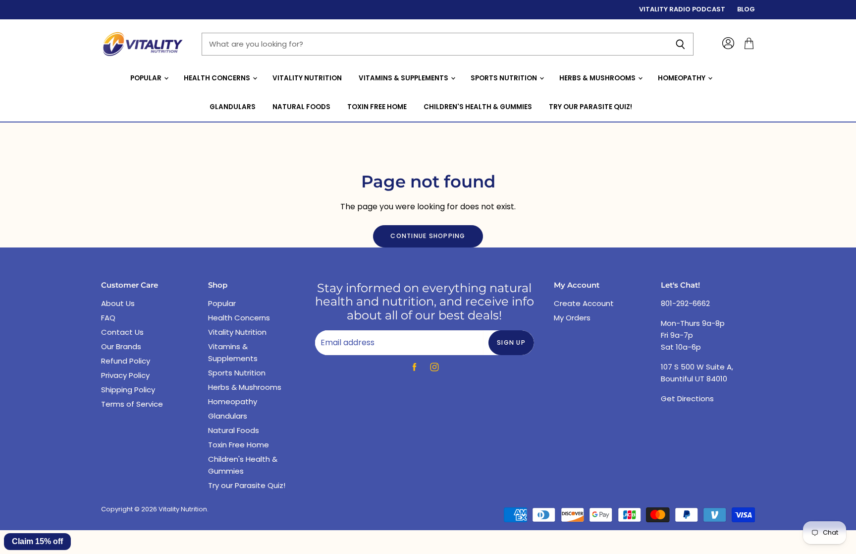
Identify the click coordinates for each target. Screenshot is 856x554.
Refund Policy (125, 361)
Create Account (584, 303)
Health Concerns (218, 78)
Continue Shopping (427, 236)
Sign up (511, 342)
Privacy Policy (125, 375)
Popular (146, 78)
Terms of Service (132, 404)
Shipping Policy (128, 389)
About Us (118, 303)
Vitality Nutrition (307, 78)
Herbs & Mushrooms (598, 78)
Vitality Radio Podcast (682, 9)
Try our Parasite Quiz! (590, 107)
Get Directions (687, 398)
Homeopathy (682, 78)
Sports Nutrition (504, 78)
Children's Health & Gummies (478, 107)
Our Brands (121, 346)
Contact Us (122, 332)
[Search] (680, 44)
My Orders (572, 317)
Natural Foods (301, 107)
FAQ (108, 317)
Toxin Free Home (377, 107)
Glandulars (233, 107)
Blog (746, 9)
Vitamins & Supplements (404, 78)
